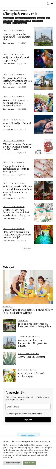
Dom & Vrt (7, 20)
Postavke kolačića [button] (12, 463)
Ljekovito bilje (19, 23)
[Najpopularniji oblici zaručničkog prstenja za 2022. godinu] (43, 168)
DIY (48, 18)
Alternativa (8, 18)
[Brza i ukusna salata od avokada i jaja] (9, 375)
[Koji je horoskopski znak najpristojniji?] (43, 58)
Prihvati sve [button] (29, 463)
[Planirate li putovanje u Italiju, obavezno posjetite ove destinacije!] (43, 234)
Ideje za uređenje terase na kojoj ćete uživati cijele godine (34, 325)
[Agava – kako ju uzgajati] (9, 358)
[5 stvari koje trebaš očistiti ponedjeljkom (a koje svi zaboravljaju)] (28, 287)
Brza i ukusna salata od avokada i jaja (31, 375)
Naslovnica (7, 10)
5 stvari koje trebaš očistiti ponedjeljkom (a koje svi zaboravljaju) (28, 311)
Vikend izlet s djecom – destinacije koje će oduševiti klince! (15, 103)
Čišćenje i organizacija (25, 18)
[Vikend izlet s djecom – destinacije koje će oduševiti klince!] (43, 102)
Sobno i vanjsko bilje (28, 353)
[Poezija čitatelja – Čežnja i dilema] (43, 124)
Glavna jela (38, 20)
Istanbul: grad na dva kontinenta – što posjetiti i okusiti (17, 37)
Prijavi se (28, 419)
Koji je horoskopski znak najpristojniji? (16, 59)
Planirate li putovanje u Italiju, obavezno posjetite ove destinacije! (17, 234)
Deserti (41, 18)
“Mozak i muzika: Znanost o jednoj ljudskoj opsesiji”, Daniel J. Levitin (17, 146)
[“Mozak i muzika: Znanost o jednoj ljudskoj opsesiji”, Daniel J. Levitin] (43, 146)
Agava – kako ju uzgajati (31, 356)
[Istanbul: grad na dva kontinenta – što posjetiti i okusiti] (43, 36)
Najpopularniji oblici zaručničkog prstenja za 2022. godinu (16, 168)
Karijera (6, 23)
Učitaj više (27, 249)
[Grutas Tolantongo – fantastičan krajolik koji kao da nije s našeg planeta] (43, 212)
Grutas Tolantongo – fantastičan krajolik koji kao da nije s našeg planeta (18, 212)
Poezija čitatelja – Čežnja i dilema (17, 125)
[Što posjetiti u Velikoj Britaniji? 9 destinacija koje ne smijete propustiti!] (43, 80)
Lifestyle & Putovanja (13, 30)
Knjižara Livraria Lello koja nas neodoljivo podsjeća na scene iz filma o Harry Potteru (17, 190)
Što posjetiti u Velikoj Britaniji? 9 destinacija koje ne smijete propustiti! (17, 80)
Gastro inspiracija (22, 20)
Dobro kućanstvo (9, 43)
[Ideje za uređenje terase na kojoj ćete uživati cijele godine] (9, 325)
